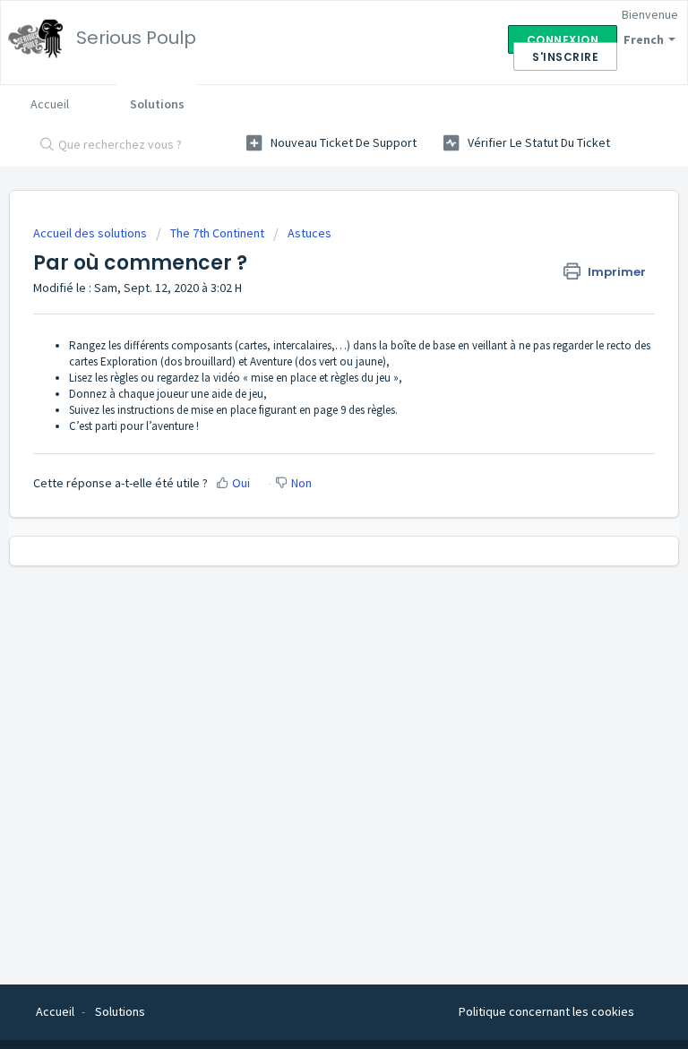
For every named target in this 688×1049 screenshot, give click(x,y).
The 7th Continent (217, 233)
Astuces (309, 233)
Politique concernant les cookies (546, 1011)
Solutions (157, 104)
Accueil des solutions (91, 233)
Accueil (49, 104)
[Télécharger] (311, 514)
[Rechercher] (43, 146)
